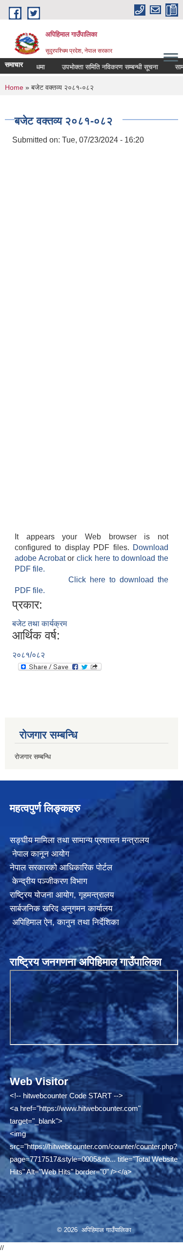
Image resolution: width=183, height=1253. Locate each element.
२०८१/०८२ (28, 655)
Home (14, 87)
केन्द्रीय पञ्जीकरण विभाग (48, 881)
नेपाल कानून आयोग (39, 854)
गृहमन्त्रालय (96, 895)
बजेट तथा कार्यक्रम (39, 623)
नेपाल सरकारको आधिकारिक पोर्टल (61, 867)
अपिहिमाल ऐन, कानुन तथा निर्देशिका (64, 922)
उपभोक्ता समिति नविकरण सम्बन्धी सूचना (102, 67)
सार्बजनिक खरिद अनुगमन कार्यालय (61, 908)
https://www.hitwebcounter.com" (90, 1108)
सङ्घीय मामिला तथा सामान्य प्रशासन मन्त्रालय (79, 840)
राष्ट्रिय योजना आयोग (42, 895)
